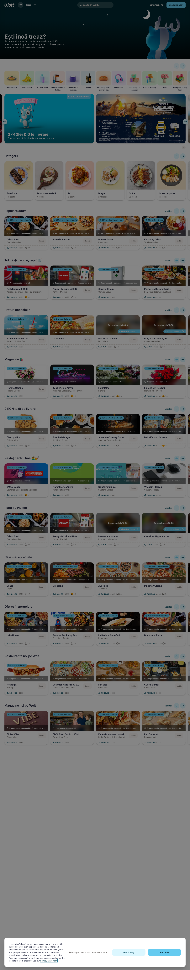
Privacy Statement (48, 961)
